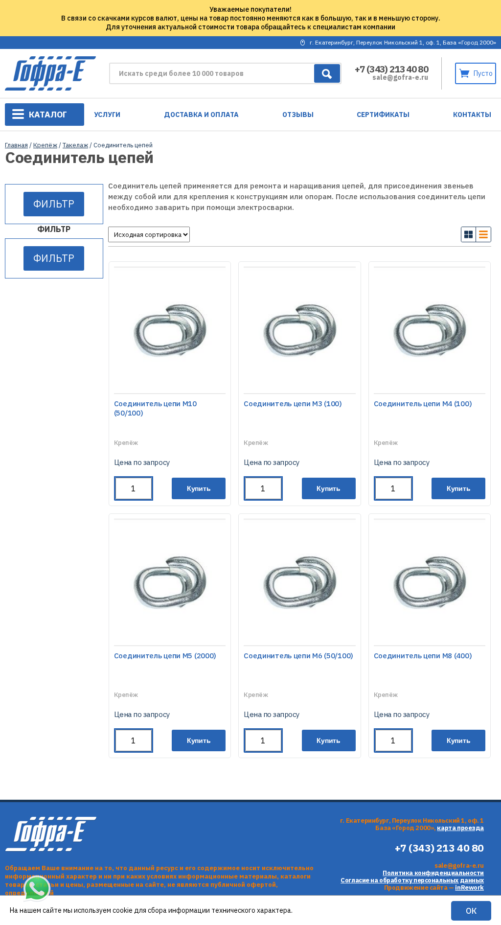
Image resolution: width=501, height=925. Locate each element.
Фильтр (53, 203)
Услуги (107, 114)
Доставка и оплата (201, 114)
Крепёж (45, 145)
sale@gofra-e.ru (400, 77)
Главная (16, 145)
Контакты (472, 114)
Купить (199, 488)
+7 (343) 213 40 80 (391, 69)
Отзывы (298, 114)
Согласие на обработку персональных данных (412, 880)
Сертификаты (383, 114)
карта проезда (460, 828)
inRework (469, 887)
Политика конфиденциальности (433, 873)
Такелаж (75, 145)
